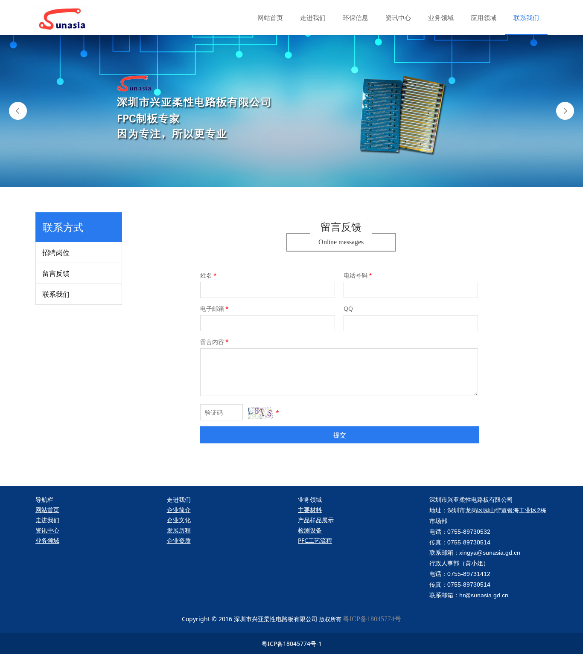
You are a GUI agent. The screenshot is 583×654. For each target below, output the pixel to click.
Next (565, 110)
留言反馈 (56, 273)
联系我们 (526, 17)
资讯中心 (398, 17)
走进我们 (313, 17)
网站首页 (270, 17)
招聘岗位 (56, 252)
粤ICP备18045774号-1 (292, 644)
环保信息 (355, 17)
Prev (18, 110)
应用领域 (483, 17)
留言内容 (214, 342)
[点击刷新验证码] (260, 413)
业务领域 (441, 17)
